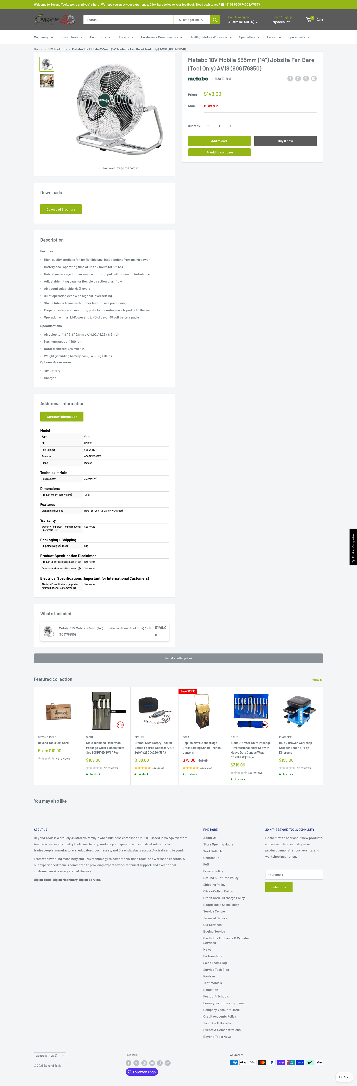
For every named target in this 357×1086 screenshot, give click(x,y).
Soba (186, 737)
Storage (123, 37)
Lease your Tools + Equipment (225, 1003)
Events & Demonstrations (222, 1030)
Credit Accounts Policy (219, 1016)
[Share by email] (314, 78)
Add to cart (219, 141)
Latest (272, 37)
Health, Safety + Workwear (208, 37)
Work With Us (213, 851)
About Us (210, 837)
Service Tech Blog (216, 969)
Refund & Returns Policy (221, 878)
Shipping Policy (214, 884)
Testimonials (212, 983)
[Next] (323, 736)
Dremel (139, 737)
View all (318, 679)
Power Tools (69, 37)
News (207, 949)
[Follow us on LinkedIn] (168, 1063)
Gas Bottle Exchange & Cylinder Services (226, 940)
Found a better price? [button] (178, 658)
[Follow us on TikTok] (160, 1063)
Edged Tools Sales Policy (221, 904)
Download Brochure (60, 209)
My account (281, 22)
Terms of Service (215, 918)
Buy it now (285, 141)
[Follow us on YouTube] (152, 1063)
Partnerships (212, 956)
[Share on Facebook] (290, 78)
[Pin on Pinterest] (298, 78)
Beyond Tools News (217, 1036)
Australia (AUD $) (46, 1055)
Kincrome (285, 737)
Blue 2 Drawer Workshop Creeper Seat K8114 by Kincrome (295, 747)
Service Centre (214, 911)
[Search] (215, 19)
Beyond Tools (47, 737)
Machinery (41, 37)
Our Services (212, 925)
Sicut (89, 737)
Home (38, 49)
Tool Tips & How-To (217, 1023)
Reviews (209, 976)
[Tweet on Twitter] (306, 78)
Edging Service (214, 931)
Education (210, 989)
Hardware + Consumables (159, 37)
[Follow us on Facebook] (128, 1063)
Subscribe (278, 887)
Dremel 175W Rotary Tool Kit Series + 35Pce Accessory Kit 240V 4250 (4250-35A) (154, 747)
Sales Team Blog (215, 963)
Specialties (247, 37)
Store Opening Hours (218, 844)
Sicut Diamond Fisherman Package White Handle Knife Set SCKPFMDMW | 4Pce (105, 747)
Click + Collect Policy (218, 891)
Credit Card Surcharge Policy (224, 898)
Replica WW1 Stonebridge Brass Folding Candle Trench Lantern (202, 747)
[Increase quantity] (230, 125)
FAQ (206, 864)
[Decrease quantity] (208, 125)
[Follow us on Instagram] (144, 1063)
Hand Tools (98, 37)
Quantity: (194, 126)
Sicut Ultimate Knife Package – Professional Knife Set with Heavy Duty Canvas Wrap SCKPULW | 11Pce (251, 750)
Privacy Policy (213, 871)
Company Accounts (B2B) (221, 1010)
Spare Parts (296, 37)
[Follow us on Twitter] (136, 1063)
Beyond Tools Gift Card (53, 743)
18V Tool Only (57, 49)
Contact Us (211, 858)
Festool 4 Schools (216, 996)
